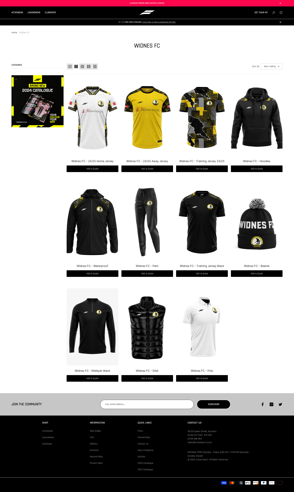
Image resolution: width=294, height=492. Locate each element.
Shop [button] (45, 422)
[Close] (280, 3)
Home (14, 32)
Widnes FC (24, 32)
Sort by (255, 66)
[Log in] (281, 12)
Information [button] (97, 422)
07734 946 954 (195, 438)
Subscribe (213, 404)
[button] (18, 13)
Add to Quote (92, 168)
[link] (37, 101)
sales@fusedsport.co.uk (200, 442)
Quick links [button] (145, 422)
